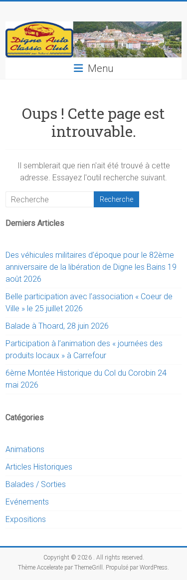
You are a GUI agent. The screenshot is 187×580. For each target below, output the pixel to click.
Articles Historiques (38, 467)
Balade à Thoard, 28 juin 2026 (57, 326)
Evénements (27, 502)
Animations (24, 449)
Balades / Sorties (35, 484)
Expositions (25, 519)
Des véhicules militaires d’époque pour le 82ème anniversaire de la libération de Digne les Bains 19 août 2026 (91, 267)
